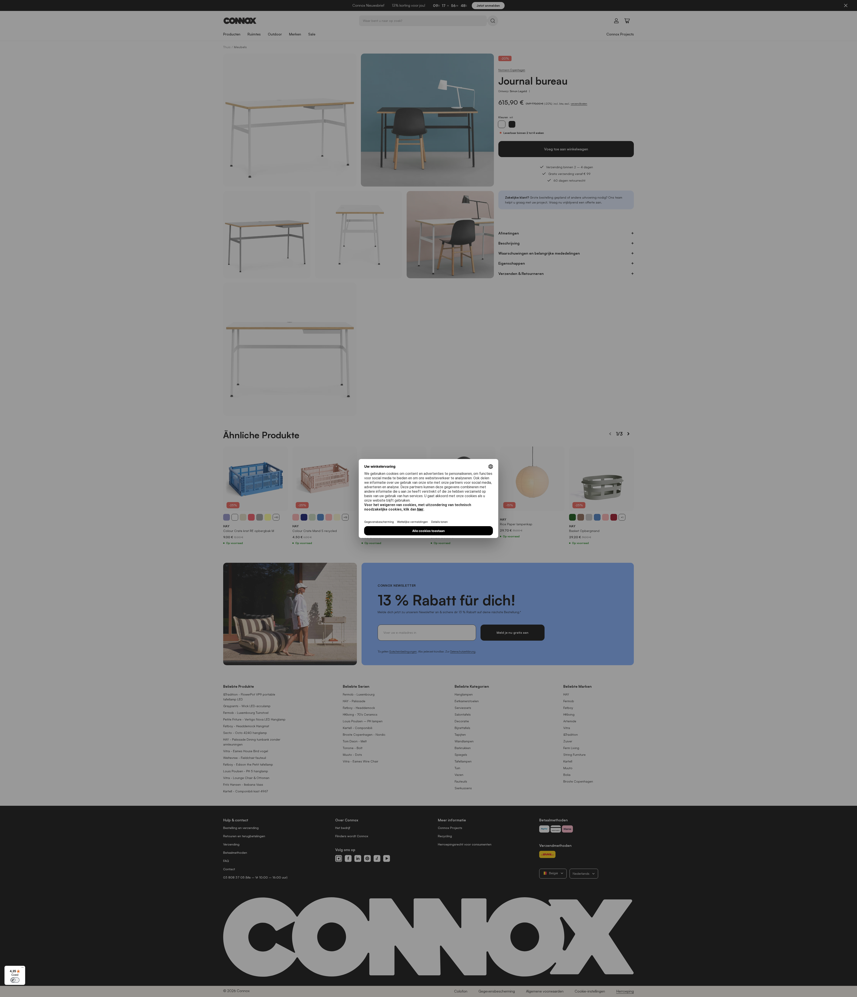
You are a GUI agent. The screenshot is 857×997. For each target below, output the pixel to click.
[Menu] (22, 968)
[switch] (14, 980)
